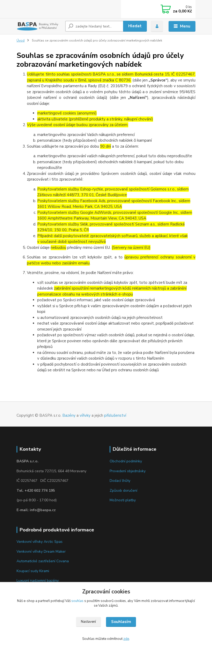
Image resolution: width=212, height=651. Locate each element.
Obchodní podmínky (126, 461)
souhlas (77, 601)
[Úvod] (39, 26)
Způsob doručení (123, 490)
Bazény (68, 415)
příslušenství (115, 415)
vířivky (85, 415)
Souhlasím (121, 621)
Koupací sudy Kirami (33, 570)
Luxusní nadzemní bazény (38, 580)
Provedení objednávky (128, 471)
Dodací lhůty (120, 480)
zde (126, 638)
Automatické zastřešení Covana (43, 561)
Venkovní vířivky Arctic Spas (40, 541)
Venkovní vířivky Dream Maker (41, 551)
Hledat (135, 26)
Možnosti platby (123, 500)
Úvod (21, 40)
